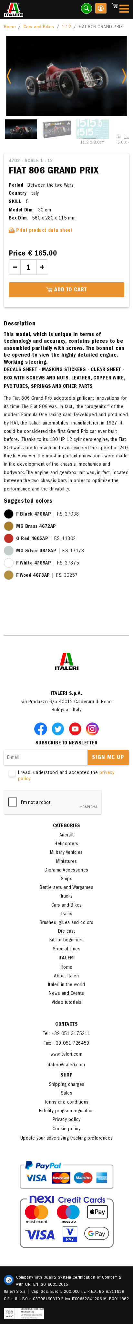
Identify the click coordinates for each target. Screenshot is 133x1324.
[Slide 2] (57, 129)
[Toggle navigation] (124, 10)
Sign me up (108, 758)
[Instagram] (92, 729)
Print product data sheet (44, 230)
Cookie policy (67, 1129)
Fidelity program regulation (66, 1111)
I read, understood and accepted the (66, 776)
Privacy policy (67, 1120)
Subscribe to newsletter (67, 743)
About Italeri (66, 976)
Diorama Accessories (66, 870)
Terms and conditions (67, 1102)
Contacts (66, 1024)
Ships (67, 879)
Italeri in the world (66, 985)
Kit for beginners (66, 940)
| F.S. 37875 (47, 563)
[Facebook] (42, 729)
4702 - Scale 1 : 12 (31, 161)
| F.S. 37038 (47, 514)
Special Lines (67, 949)
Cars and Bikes (39, 27)
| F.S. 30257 (47, 575)
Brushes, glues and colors (67, 923)
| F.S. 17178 (50, 551)
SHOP (66, 1075)
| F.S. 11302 (46, 539)
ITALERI (66, 958)
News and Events (66, 993)
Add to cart (70, 290)
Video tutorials (67, 1002)
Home (10, 27)
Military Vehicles (66, 852)
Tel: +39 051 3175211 (66, 1034)
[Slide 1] (21, 129)
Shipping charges (67, 1084)
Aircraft (66, 835)
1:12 (66, 27)
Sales (67, 1093)
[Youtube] (76, 729)
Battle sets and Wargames (66, 887)
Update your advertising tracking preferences (66, 1138)
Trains (66, 914)
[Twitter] (59, 729)
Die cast (66, 931)
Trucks (66, 896)
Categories (66, 826)
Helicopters (66, 844)
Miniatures (66, 861)
